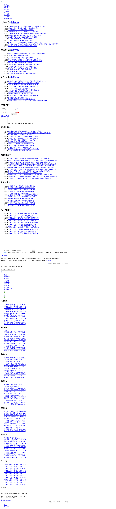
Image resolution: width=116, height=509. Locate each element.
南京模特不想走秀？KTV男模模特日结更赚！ (21, 205)
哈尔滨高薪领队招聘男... (15, 425)
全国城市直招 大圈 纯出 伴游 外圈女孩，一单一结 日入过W (26, 35)
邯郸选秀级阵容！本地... (15, 418)
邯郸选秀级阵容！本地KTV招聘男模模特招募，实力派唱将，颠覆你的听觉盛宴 (32, 165)
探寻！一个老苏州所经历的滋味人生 (19, 88)
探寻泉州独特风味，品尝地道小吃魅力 (19, 70)
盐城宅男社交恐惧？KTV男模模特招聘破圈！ (21, 191)
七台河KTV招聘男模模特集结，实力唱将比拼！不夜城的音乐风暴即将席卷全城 (32, 164)
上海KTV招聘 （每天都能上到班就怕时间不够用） (23, 222)
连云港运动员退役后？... (15, 447)
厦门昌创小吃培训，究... (15, 368)
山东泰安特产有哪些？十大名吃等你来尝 (20, 147)
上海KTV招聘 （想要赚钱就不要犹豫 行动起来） (22, 213)
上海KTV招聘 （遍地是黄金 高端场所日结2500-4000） (24, 217)
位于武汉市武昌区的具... (15, 334)
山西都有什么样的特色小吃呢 (17, 71)
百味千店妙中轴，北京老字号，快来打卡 (20, 93)
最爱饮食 (7, 15)
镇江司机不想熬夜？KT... (15, 440)
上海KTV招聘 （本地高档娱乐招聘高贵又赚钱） (22, 226)
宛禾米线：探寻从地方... (15, 390)
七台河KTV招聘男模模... (15, 416)
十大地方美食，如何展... (15, 363)
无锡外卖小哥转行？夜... (15, 456)
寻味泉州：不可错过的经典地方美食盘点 (20, 62)
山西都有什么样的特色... (15, 349)
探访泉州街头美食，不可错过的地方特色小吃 (21, 66)
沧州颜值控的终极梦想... (15, 431)
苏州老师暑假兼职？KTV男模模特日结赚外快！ (22, 198)
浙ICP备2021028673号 (7, 500)
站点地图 (48, 260)
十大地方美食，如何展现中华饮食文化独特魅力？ (23, 86)
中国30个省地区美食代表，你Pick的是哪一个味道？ (23, 83)
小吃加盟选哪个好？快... (15, 398)
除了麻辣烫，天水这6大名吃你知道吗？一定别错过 (23, 149)
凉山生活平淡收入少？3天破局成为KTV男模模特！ (23, 37)
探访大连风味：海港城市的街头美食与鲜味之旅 (22, 68)
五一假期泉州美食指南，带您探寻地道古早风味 (22, 73)
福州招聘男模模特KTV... (15, 420)
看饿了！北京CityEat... (14, 377)
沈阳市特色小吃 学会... (14, 386)
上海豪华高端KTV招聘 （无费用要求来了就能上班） (24, 31)
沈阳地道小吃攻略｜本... (15, 331)
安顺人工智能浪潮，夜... (15, 324)
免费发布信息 (8, 18)
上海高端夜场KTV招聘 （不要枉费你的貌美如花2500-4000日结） (27, 33)
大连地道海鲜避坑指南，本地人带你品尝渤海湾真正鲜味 (25, 61)
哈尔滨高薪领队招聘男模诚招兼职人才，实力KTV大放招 (25, 173)
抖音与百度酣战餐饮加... (15, 361)
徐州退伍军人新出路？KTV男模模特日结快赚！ (22, 202)
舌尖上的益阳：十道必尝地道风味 (18, 55)
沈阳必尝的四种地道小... (15, 397)
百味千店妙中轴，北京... (15, 370)
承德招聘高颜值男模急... (15, 322)
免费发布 (15, 22)
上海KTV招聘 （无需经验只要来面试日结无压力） (23, 233)
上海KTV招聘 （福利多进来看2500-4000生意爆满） (23, 224)
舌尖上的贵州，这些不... (15, 391)
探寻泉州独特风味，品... (15, 347)
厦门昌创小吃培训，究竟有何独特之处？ (20, 92)
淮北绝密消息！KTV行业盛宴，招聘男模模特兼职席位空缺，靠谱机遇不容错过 (32, 169)
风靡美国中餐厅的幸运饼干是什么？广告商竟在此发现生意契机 (27, 81)
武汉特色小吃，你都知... (15, 374)
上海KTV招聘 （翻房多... (15, 306)
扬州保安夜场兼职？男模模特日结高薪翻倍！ (21, 189)
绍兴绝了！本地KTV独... (15, 411)
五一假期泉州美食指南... (15, 350)
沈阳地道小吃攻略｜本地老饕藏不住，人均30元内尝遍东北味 (26, 54)
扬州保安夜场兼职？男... (15, 441)
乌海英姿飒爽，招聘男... (15, 427)
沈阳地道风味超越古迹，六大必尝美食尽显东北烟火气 (24, 64)
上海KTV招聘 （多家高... (15, 479)
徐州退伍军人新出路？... (15, 454)
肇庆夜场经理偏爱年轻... (15, 317)
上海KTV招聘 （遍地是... (15, 468)
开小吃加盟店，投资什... (15, 393)
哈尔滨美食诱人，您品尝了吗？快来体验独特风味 (23, 95)
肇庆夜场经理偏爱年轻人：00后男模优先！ (21, 38)
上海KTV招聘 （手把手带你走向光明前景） (21, 30)
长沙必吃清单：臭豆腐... (15, 336)
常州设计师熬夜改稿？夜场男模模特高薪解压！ (22, 200)
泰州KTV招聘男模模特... (15, 413)
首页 (5, 4)
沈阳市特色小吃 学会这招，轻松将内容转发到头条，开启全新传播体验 (29, 133)
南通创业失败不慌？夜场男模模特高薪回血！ (21, 196)
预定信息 (7, 13)
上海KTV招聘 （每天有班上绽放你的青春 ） (21, 215)
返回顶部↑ (4, 255)
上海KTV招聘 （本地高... (15, 477)
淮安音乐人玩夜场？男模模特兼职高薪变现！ (21, 193)
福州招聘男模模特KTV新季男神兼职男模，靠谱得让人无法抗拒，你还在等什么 (32, 167)
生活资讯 (7, 7)
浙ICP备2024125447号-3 (8, 270)
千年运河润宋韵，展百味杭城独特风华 (19, 150)
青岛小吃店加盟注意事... (15, 384)
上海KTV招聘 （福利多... (15, 475)
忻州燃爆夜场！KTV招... (15, 429)
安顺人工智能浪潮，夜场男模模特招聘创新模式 (22, 46)
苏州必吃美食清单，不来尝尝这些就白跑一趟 (21, 99)
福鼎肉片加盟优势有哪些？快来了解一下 (20, 142)
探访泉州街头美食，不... (15, 343)
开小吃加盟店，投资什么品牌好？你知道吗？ (21, 140)
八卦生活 (7, 6)
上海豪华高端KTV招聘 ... (15, 309)
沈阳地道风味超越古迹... (15, 341)
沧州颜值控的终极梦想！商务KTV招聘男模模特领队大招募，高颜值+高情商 (31, 178)
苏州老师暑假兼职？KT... (15, 450)
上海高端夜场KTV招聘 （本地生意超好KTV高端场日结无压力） (27, 26)
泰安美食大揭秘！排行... (15, 388)
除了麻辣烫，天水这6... (14, 402)
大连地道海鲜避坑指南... (15, 338)
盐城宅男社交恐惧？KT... (15, 443)
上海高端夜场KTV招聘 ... (15, 304)
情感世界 (7, 11)
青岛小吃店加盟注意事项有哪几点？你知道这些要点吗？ (25, 131)
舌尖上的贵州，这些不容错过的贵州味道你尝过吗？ (23, 138)
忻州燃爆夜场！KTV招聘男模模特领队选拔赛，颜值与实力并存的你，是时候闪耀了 (33, 176)
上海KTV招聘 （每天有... (15, 466)
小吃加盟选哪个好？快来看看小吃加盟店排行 (21, 145)
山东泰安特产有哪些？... (15, 400)
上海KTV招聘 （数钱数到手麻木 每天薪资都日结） (23, 219)
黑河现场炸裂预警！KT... (15, 415)
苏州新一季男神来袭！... (15, 423)
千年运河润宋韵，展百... (15, 404)
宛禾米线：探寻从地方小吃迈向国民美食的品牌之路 (23, 136)
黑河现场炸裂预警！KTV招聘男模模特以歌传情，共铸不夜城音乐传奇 (29, 162)
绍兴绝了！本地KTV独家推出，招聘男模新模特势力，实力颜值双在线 (29, 158)
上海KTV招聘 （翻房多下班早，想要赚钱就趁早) (23, 28)
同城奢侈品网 (19, 236)
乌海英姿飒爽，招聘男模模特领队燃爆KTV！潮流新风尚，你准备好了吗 (30, 174)
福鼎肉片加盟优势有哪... (15, 395)
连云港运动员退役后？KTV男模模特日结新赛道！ (23, 195)
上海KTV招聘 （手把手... (15, 308)
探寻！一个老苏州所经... (15, 365)
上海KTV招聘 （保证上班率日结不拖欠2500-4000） (23, 229)
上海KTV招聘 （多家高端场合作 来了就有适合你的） (24, 228)
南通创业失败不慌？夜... (15, 448)
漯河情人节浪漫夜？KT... (15, 318)
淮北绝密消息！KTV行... (15, 422)
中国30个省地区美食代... (15, 359)
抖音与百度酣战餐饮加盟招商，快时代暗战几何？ (23, 84)
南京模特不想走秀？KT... (15, 457)
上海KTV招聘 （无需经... (15, 484)
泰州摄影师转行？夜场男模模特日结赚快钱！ (21, 186)
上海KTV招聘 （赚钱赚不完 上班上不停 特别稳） (23, 220)
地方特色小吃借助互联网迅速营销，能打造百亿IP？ (23, 90)
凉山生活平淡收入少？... (15, 315)
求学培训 (7, 9)
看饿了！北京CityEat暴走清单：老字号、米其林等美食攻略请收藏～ (28, 100)
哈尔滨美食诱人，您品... (15, 372)
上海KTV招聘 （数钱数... (15, 470)
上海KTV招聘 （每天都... (15, 473)
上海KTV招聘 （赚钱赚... (15, 472)
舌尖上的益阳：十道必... (15, 333)
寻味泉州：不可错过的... (15, 340)
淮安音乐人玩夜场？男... (15, 445)
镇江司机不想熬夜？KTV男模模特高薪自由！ (21, 188)
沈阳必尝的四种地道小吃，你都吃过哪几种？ (21, 143)
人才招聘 (7, 16)
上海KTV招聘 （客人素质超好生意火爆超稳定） (22, 231)
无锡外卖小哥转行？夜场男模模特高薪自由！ (21, 204)
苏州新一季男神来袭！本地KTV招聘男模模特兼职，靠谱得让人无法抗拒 (30, 171)
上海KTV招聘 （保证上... (15, 481)
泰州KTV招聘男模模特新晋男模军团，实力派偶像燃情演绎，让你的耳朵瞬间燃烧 (32, 160)
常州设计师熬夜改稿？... (15, 452)
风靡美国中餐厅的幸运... (15, 358)
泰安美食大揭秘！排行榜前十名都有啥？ (20, 134)
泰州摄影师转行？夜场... (15, 438)
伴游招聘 (38, 236)
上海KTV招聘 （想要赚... (15, 465)
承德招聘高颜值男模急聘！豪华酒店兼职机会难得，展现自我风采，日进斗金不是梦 (33, 44)
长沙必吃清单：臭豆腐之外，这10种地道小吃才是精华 (24, 59)
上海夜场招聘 (26, 236)
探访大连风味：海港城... (15, 345)
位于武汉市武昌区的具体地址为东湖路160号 (21, 57)
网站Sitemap (44, 236)
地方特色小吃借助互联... (15, 366)
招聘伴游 (32, 236)
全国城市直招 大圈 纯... (14, 313)
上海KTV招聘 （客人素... (15, 482)
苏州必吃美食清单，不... (15, 375)
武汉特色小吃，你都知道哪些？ (17, 97)
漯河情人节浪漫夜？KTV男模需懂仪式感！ (21, 40)
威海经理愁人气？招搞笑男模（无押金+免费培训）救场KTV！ (27, 42)
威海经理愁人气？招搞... (15, 320)
